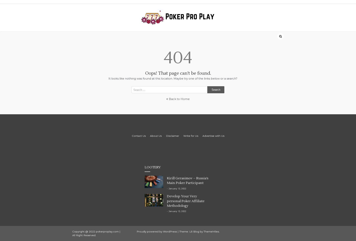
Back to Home (179, 99)
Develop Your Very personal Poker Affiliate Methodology (186, 201)
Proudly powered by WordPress (157, 231)
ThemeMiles (211, 231)
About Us (156, 135)
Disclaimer (172, 135)
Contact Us (139, 135)
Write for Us (190, 135)
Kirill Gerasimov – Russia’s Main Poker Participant (187, 180)
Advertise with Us (213, 135)
